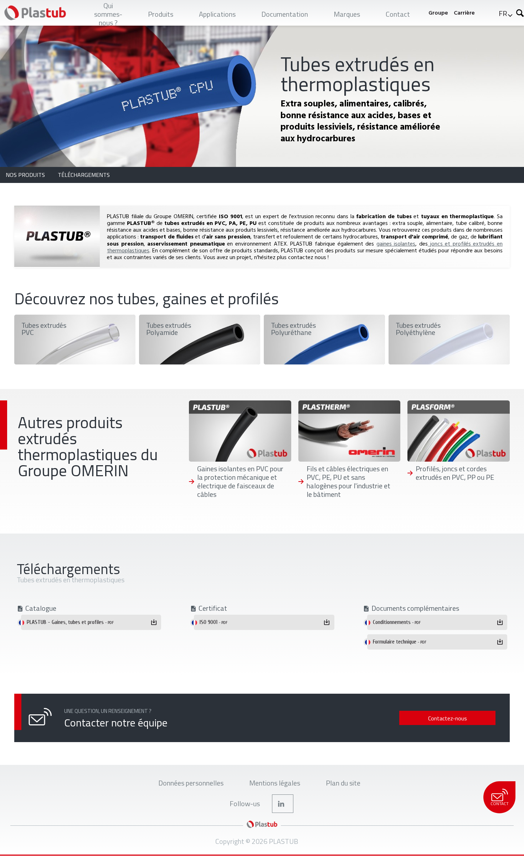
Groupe (438, 12)
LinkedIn (282, 803)
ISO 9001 (213, 622)
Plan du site (343, 782)
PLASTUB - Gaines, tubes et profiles (70, 622)
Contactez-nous (447, 718)
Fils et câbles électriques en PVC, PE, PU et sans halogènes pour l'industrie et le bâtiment (348, 481)
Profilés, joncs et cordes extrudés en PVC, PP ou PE (455, 473)
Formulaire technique (399, 642)
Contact (499, 803)
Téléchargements (84, 174)
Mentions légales (274, 782)
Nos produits (26, 174)
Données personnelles (191, 782)
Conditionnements (397, 622)
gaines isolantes (396, 243)
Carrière (464, 12)
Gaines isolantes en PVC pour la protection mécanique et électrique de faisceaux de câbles (240, 481)
